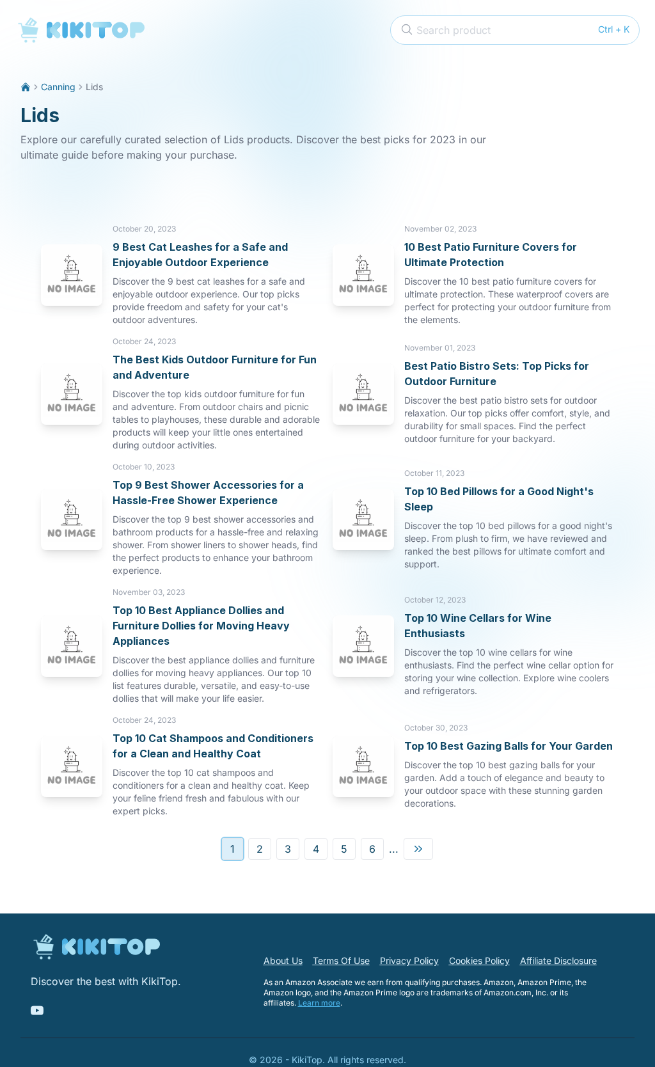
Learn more (319, 1003)
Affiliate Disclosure (558, 960)
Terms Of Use (341, 960)
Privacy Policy (409, 960)
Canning (58, 86)
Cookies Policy (479, 960)
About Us (283, 960)
